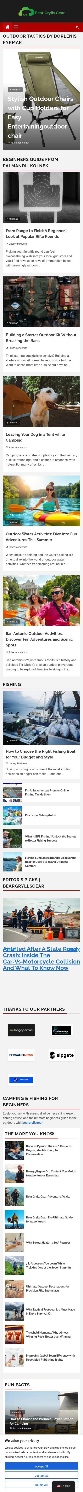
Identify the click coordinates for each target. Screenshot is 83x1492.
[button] (75, 949)
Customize (41, 1475)
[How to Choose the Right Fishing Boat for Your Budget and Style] (41, 718)
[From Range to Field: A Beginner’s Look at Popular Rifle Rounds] (41, 197)
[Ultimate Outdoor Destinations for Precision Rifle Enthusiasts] (14, 1288)
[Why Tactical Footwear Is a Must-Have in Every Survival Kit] (14, 1311)
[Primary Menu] (17, 27)
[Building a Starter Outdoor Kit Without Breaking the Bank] (41, 301)
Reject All (41, 1484)
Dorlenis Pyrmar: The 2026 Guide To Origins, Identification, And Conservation (48, 1150)
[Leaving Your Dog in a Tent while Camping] (41, 401)
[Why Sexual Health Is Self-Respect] (14, 1242)
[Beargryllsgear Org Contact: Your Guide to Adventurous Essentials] (14, 1173)
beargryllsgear (32, 1122)
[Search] (77, 27)
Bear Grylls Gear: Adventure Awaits (48, 1196)
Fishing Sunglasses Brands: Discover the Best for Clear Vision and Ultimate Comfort (50, 861)
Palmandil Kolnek (20, 142)
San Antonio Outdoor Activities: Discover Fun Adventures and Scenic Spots (39, 639)
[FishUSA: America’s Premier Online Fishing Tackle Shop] (12, 792)
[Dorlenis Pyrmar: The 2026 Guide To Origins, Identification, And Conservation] (14, 1150)
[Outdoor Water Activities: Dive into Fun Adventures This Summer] (41, 501)
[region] (41, 1463)
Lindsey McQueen (18, 243)
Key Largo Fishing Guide (40, 815)
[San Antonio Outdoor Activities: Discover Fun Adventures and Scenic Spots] (41, 600)
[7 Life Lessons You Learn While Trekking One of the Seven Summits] (14, 1265)
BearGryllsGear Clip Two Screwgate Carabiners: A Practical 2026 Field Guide (39, 955)
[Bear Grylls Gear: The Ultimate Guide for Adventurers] (14, 1219)
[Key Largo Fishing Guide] (12, 815)
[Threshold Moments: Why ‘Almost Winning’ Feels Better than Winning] (14, 1334)
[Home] (7, 27)
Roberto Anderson (18, 348)
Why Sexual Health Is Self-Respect (48, 1242)
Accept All (41, 1466)
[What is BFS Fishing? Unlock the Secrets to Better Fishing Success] (12, 838)
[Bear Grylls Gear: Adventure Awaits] (14, 1196)
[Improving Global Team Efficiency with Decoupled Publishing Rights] (14, 1357)
